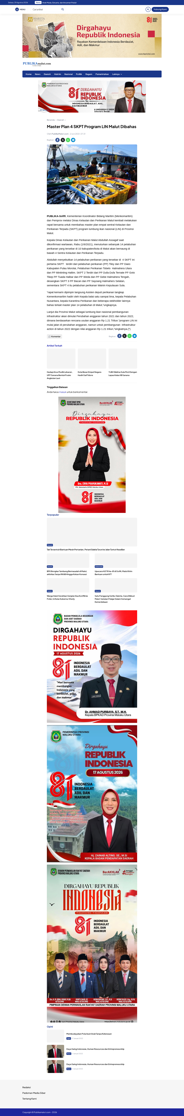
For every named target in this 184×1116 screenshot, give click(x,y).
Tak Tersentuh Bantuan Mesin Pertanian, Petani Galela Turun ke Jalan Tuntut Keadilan (86, 549)
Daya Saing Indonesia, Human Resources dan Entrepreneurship (95, 1049)
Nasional (68, 74)
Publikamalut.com (42, 1112)
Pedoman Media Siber (33, 1092)
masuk (62, 391)
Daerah (47, 74)
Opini (68, 1038)
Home (28, 74)
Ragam (89, 74)
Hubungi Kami (160, 9)
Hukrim (57, 74)
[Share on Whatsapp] (68, 140)
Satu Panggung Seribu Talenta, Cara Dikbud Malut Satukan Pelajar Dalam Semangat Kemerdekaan (115, 599)
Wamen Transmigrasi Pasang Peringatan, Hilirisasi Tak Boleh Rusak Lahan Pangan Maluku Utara (78, 3)
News (37, 74)
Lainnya (116, 74)
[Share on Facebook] (57, 140)
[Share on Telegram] (73, 140)
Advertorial (98, 566)
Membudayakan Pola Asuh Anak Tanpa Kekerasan (89, 1034)
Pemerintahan (102, 74)
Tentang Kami (29, 1098)
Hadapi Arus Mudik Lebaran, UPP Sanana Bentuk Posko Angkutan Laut (59, 375)
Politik (79, 74)
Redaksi (26, 1087)
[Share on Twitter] (63, 140)
